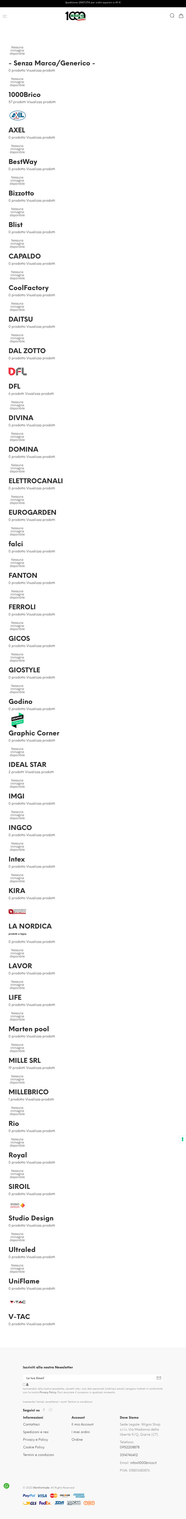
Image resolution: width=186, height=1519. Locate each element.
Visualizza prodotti (40, 70)
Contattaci (31, 1424)
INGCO (20, 828)
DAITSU (21, 319)
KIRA (17, 891)
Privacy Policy (48, 1392)
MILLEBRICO (29, 1092)
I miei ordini (81, 1432)
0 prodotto (17, 70)
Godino (21, 702)
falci (16, 544)
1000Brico (25, 95)
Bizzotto (21, 193)
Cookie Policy (34, 1447)
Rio (14, 1123)
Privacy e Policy (35, 1440)
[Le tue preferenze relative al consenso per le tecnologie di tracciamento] (182, 1139)
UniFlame (24, 1281)
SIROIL (19, 1187)
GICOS (19, 638)
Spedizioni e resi (36, 1432)
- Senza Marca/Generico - (52, 63)
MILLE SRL (25, 1060)
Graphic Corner (34, 733)
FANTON (23, 575)
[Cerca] (172, 15)
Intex (17, 859)
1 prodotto (16, 1099)
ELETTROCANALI (36, 481)
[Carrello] (181, 15)
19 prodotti (17, 1068)
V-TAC (19, 1317)
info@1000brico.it (143, 1463)
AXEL (17, 130)
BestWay (23, 162)
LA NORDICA (30, 926)
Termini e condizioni (38, 1455)
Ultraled (22, 1250)
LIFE (15, 997)
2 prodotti (16, 772)
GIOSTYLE (24, 670)
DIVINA (21, 418)
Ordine (77, 1440)
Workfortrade (41, 1487)
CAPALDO (25, 256)
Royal (18, 1155)
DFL (14, 386)
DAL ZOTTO (27, 351)
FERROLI (22, 607)
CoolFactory (29, 288)
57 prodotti (17, 102)
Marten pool (29, 1029)
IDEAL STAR (27, 765)
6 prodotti (16, 394)
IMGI (17, 796)
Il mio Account (83, 1424)
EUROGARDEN (32, 512)
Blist (16, 225)
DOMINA (23, 449)
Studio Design (31, 1218)
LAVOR (20, 966)
